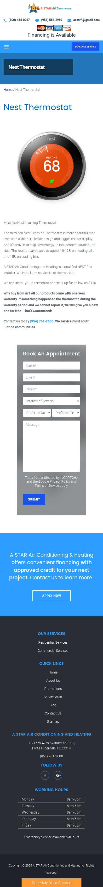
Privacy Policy (60, 481)
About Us (53, 680)
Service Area (53, 696)
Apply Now (51, 596)
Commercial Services (53, 650)
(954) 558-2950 (51, 20)
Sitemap (53, 721)
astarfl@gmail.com (86, 20)
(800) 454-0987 (19, 20)
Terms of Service (47, 485)
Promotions (53, 688)
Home (8, 89)
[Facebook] (45, 775)
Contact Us (53, 713)
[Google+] (58, 775)
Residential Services (53, 642)
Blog (53, 705)
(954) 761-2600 (41, 321)
